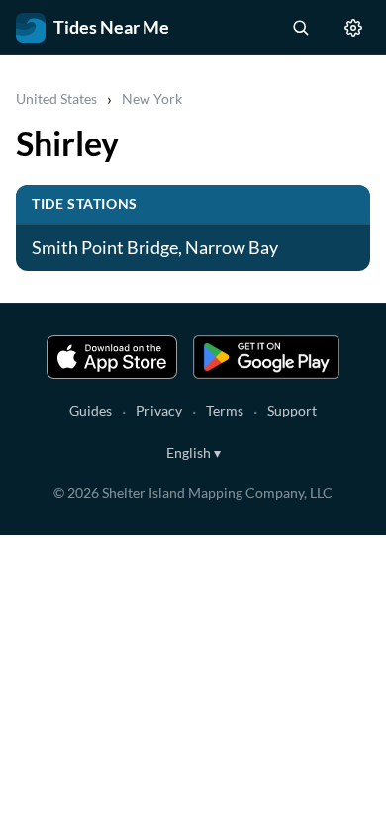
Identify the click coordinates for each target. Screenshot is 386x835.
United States (56, 98)
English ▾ (193, 452)
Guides (90, 410)
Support (292, 410)
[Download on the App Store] (112, 357)
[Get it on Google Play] (266, 357)
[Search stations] (300, 28)
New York (152, 98)
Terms (224, 410)
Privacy (159, 410)
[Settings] (353, 28)
